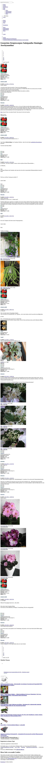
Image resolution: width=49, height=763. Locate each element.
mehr (4, 9)
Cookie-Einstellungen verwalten (7, 747)
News (7, 10)
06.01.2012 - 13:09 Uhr (9, 376)
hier (6, 643)
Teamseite (23, 747)
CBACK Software (20, 749)
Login (4, 17)
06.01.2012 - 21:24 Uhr (9, 463)
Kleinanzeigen (8, 11)
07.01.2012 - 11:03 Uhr (9, 478)
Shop (4, 8)
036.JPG (2, 362)
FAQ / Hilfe (17, 747)
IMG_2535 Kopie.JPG (5, 258)
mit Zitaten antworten (14, 738)
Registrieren (5, 6)
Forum (4, 5)
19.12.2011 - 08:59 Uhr (9, 137)
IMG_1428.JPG (4, 426)
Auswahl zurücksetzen (5, 738)
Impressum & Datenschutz (31, 747)
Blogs (7, 13)
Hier (1, 112)
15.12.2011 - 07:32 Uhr (9, 84)
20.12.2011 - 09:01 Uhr (9, 309)
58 (3, 58)
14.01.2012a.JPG (4, 577)
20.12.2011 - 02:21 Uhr (9, 216)
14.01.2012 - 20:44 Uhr (9, 625)
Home (4, 4)
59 (3, 59)
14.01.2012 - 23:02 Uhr (9, 642)
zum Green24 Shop (4, 736)
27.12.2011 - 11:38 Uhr (9, 339)
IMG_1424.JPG (4, 403)
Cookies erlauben (9, 761)
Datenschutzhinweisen (12, 758)
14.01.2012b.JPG (4, 525)
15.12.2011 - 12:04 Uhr (9, 105)
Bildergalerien (8, 12)
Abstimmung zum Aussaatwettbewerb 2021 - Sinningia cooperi (16, 672)
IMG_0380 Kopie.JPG (5, 287)
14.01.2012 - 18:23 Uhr (9, 599)
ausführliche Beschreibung (36, 142)
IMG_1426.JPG (4, 448)
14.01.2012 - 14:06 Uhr (9, 497)
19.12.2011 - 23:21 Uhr (9, 162)
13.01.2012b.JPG (4, 548)
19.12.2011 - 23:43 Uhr (9, 197)
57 (3, 57)
